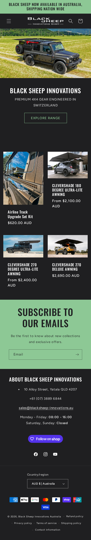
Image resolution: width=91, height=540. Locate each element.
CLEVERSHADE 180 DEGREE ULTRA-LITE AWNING (67, 190)
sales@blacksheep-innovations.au (46, 408)
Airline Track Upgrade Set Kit (20, 214)
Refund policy (74, 516)
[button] (9, 21)
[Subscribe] (77, 354)
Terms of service (46, 523)
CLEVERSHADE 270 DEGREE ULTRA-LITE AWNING (23, 269)
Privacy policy (23, 523)
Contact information (47, 529)
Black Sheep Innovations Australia (39, 516)
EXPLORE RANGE (45, 118)
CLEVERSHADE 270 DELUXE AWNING (66, 267)
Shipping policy (71, 523)
